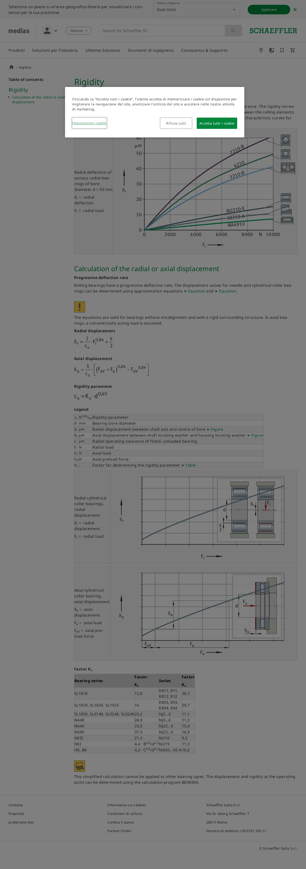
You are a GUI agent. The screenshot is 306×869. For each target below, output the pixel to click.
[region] (154, 112)
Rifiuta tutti (176, 123)
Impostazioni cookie (89, 123)
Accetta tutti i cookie (217, 123)
